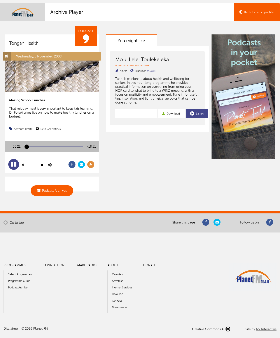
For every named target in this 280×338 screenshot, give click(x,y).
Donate (149, 265)
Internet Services (122, 287)
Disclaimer (11, 329)
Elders (123, 71)
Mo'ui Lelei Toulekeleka (142, 59)
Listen (199, 113)
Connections (54, 265)
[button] (13, 164)
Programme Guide (19, 281)
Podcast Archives (54, 191)
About (112, 265)
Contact (117, 300)
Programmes (15, 265)
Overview (118, 274)
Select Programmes (20, 274)
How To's (117, 294)
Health (29, 129)
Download (173, 113)
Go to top (16, 223)
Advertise (117, 281)
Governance (119, 307)
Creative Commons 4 (208, 329)
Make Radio (86, 265)
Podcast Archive (18, 287)
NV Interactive (266, 329)
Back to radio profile (258, 12)
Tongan (56, 129)
